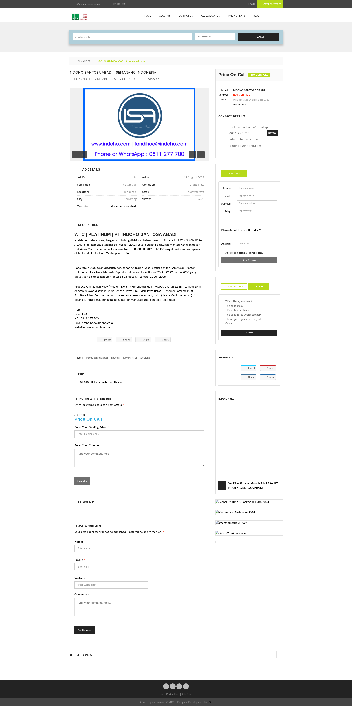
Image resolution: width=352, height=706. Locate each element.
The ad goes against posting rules (244, 319)
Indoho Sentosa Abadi (249, 90)
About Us (164, 16)
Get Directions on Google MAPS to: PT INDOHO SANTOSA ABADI (253, 485)
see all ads (239, 104)
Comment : (82, 594)
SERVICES (120, 78)
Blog (256, 16)
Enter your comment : (89, 445)
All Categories (210, 16)
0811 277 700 (239, 133)
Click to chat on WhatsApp (248, 127)
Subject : (226, 204)
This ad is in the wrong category (243, 315)
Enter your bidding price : (92, 427)
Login (251, 4)
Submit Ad (275, 15)
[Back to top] (340, 683)
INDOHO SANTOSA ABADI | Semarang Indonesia (112, 72)
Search (260, 37)
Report (249, 333)
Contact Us (186, 16)
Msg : (228, 211)
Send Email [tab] (235, 173)
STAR (134, 78)
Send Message (249, 260)
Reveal (272, 132)
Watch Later (235, 286)
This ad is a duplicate (237, 310)
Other (228, 323)
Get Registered (272, 4)
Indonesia (153, 78)
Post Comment (84, 630)
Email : (79, 560)
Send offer (82, 481)
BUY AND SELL (85, 61)
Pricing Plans (236, 16)
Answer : (226, 244)
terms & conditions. (250, 252)
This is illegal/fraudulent (238, 301)
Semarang (145, 358)
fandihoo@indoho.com (244, 145)
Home (147, 16)
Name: (79, 541)
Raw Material (130, 358)
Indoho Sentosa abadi (123, 206)
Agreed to (244, 252)
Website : (80, 578)
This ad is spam (234, 306)
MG (210, 702)
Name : (227, 188)
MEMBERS (104, 78)
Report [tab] (260, 286)
